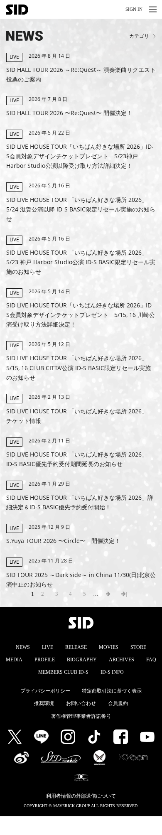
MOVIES (108, 647)
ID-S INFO (112, 672)
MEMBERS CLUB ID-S (63, 672)
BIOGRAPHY (82, 659)
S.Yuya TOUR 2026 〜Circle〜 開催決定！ (63, 541)
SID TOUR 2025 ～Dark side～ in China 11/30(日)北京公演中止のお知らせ (81, 579)
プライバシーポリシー (45, 690)
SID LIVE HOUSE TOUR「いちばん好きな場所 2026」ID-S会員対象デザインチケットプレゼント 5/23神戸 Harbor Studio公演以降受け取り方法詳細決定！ (80, 155)
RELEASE (76, 647)
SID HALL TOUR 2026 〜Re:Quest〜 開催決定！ (69, 113)
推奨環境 (44, 703)
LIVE (47, 647)
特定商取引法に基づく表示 (112, 690)
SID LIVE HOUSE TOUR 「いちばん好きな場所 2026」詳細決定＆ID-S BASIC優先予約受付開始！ (79, 502)
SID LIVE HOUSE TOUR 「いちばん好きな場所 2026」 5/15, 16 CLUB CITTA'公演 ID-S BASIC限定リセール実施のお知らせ (78, 367)
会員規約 (118, 703)
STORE (138, 647)
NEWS (23, 647)
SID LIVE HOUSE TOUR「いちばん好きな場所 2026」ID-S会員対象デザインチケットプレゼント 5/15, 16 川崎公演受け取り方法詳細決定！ (80, 314)
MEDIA (14, 659)
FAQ (151, 659)
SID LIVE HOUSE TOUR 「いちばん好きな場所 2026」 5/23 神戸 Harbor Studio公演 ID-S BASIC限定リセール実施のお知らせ (80, 261)
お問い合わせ (81, 703)
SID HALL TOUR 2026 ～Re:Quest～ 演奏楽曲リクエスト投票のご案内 (81, 74)
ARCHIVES (121, 659)
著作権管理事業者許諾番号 (81, 716)
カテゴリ (139, 36)
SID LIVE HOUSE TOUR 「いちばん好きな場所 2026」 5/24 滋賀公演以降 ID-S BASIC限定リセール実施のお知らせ (80, 209)
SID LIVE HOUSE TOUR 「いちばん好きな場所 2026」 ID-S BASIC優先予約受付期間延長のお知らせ (76, 459)
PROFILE (44, 659)
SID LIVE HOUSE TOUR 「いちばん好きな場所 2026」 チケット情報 (79, 416)
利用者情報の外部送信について (81, 795)
